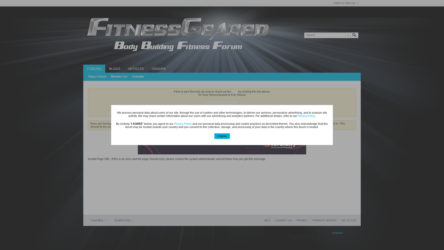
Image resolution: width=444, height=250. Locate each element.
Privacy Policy (306, 116)
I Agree (222, 136)
